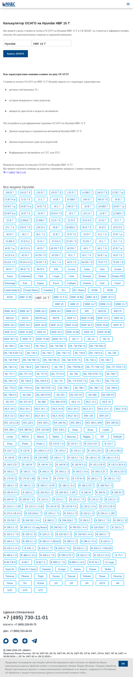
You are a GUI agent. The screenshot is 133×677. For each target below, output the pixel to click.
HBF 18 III (76, 297)
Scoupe (62, 569)
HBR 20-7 (56, 311)
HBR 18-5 (9, 311)
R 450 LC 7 (45, 548)
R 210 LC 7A (77, 499)
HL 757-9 (41, 373)
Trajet (40, 576)
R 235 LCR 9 (107, 506)
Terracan (9, 576)
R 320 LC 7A (11, 534)
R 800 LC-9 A (76, 562)
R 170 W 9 (78, 478)
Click (40, 276)
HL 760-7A (10, 380)
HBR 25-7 (71, 311)
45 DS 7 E (40, 255)
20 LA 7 (87, 213)
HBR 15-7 (120, 304)
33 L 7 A (102, 234)
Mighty (87, 436)
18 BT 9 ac (26, 206)
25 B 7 (9, 220)
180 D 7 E (72, 206)
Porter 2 (40, 443)
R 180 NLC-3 (105, 485)
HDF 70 (27, 339)
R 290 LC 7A (102, 520)
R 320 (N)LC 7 (99, 527)
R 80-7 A (41, 562)
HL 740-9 (26, 367)
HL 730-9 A (96, 353)
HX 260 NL (60, 422)
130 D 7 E (56, 192)
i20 (71, 583)
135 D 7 (71, 192)
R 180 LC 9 (10, 485)
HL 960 (93, 394)
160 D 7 (87, 199)
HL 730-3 (32, 353)
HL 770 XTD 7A (77, 380)
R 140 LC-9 (93, 457)
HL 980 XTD (59, 401)
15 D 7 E (25, 199)
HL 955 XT (76, 394)
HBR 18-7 (25, 311)
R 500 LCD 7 (66, 555)
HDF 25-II (71, 325)
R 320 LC (117, 527)
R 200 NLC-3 (45, 492)
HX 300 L (76, 422)
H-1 (64, 290)
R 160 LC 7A (28, 471)
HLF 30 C (25, 415)
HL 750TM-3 (75, 367)
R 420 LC (106, 541)
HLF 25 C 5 (104, 408)
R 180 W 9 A (11, 492)
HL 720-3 (41, 346)
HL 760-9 (26, 380)
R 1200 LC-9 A (43, 450)
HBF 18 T (92, 297)
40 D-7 (40, 248)
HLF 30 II (57, 415)
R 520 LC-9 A (101, 555)
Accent (71, 269)
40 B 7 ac (10, 248)
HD (87, 311)
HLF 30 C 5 (41, 415)
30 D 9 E (117, 227)
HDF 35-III (25, 332)
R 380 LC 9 (70, 541)
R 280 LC (50, 520)
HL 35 (106, 339)
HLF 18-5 (10, 408)
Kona (90, 429)
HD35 (25, 318)
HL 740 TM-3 (51, 360)
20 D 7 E (25, 213)
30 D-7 (9, 234)
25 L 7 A (9, 227)
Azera (10, 276)
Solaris (77, 569)
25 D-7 (102, 220)
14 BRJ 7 (87, 192)
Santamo (46, 569)
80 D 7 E (25, 269)
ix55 (40, 590)
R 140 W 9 (62, 464)
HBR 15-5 (105, 304)
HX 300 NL (112, 422)
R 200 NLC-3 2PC (66, 492)
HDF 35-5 (9, 332)
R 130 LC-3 (77, 450)
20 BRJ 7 (103, 206)
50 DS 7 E (41, 262)
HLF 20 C (25, 408)
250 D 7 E (25, 227)
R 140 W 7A (45, 464)
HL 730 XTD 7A (13, 353)
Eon (25, 283)
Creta (71, 276)
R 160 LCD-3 (118, 471)
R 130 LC (61, 450)
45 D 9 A (10, 255)
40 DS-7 (71, 248)
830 (56, 269)
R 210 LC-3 (112, 499)
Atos (102, 269)
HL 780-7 (80, 387)
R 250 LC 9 (70, 513)
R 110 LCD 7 (92, 443)
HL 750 (58, 367)
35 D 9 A (25, 241)
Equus (40, 283)
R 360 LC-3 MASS (50, 541)
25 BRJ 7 (40, 220)
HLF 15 (76, 401)
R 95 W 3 (94, 562)
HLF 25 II (121, 408)
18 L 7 (57, 206)
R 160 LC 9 (46, 471)
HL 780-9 (112, 387)
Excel (56, 283)
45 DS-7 (56, 255)
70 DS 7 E (118, 262)
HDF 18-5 (9, 325)
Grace (118, 283)
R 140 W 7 (28, 464)
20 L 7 (72, 213)
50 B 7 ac (102, 255)
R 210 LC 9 (95, 499)
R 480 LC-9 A (28, 555)
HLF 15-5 (91, 401)
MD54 (25, 436)
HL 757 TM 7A (95, 367)
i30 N (102, 583)
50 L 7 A (56, 262)
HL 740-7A (10, 367)
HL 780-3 (64, 387)
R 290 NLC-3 (58, 527)
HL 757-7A (26, 373)
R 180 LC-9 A (67, 485)
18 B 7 (118, 199)
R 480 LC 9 (10, 555)
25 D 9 (71, 220)
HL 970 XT (26, 401)
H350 (10, 297)
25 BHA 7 (25, 220)
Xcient (40, 583)
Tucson (56, 576)
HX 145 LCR (11, 422)
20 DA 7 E (56, 213)
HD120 (102, 311)
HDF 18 (118, 318)
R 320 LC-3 (46, 534)
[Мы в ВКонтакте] (15, 641)
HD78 (56, 318)
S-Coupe (109, 562)
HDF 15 (71, 318)
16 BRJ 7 (72, 199)
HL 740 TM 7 (11, 360)
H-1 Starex (79, 290)
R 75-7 (119, 555)
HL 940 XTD (43, 394)
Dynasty (87, 276)
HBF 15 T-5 (60, 297)
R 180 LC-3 (27, 485)
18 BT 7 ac (10, 206)
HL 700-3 (10, 346)
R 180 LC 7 (94, 478)
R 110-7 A (9, 450)
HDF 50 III (104, 332)
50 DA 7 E (9, 262)
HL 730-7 (47, 353)
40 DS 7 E (56, 248)
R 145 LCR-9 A (117, 464)
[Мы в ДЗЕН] (25, 641)
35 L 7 (102, 241)
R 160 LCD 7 (99, 471)
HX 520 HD (43, 429)
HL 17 (75, 339)
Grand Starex (31, 290)
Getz (102, 283)
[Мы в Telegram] (34, 641)
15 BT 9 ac (10, 199)
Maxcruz (71, 436)
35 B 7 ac (118, 234)
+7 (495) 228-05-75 (25, 624)
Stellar (108, 569)
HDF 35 (117, 325)
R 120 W (25, 450)
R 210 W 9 (53, 506)
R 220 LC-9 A (88, 506)
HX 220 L (28, 422)
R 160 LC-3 (62, 471)
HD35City (40, 318)
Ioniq (75, 429)
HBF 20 (59, 304)
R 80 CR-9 (10, 562)
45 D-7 (25, 255)
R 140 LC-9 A (111, 457)
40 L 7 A (102, 248)
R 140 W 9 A (79, 464)
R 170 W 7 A (61, 478)
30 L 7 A (40, 234)
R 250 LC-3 (87, 513)
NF (102, 436)
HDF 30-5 (86, 325)
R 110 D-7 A (57, 443)
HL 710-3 (25, 346)
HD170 (117, 311)
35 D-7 (40, 241)
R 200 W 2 (101, 492)
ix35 (25, 590)
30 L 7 (25, 234)
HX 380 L (9, 429)
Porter (25, 443)
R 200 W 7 (10, 499)
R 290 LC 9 (120, 520)
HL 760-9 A (42, 380)
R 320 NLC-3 (63, 534)
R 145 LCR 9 (97, 464)
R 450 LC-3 (80, 548)
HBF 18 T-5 (108, 297)
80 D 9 (40, 269)
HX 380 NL (26, 429)
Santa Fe (9, 569)
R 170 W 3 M (27, 478)
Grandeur (48, 290)
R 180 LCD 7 (86, 485)
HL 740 (112, 353)
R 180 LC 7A (112, 478)
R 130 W (9, 457)
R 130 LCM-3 (114, 450)
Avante (117, 269)
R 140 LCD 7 (11, 464)
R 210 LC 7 (60, 499)
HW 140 (88, 415)
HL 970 (10, 401)
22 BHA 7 (118, 213)
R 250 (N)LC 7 (33, 513)
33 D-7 (87, 234)
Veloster (87, 576)
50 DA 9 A (25, 262)
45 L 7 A (86, 255)
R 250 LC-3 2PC (106, 513)
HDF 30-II (102, 325)
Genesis (87, 283)
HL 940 (27, 394)
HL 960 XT (108, 394)
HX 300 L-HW (94, 422)
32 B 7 (56, 234)
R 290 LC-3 (10, 527)
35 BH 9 (9, 241)
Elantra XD (118, 276)
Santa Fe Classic (28, 569)
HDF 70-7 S (59, 339)
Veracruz (117, 576)
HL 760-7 (112, 373)
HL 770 (58, 380)
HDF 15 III (87, 318)
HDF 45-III (73, 332)
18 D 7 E (41, 206)
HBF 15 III (25, 297)
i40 (117, 583)
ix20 (9, 590)
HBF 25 (74, 304)
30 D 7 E (86, 227)
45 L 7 (71, 255)
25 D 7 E (56, 220)
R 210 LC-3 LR (34, 506)
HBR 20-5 (40, 311)
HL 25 (91, 339)
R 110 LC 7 (74, 443)
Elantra (102, 276)
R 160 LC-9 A (80, 471)
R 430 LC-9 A (11, 548)
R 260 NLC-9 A (31, 520)
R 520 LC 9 (84, 555)
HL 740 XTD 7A (72, 360)
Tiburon (25, 576)
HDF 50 (88, 332)
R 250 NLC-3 (11, 520)
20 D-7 (41, 213)
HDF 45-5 (56, 332)
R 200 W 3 (117, 492)
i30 (86, 583)
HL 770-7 (96, 380)
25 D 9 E (86, 220)
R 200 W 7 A (27, 499)
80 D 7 (9, 269)
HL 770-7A (112, 380)
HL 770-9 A (26, 387)
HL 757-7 (10, 373)
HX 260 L (43, 422)
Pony (9, 443)
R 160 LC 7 (10, 471)
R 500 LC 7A (47, 555)
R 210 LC (43, 499)
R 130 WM (41, 457)
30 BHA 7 (71, 227)
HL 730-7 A (63, 353)
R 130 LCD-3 (95, 450)
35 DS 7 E (71, 241)
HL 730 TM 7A (77, 346)
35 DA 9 (56, 241)
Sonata (92, 569)
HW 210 (103, 415)
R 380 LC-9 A (88, 541)
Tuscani (71, 576)
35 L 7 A (117, 241)
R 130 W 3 (25, 457)
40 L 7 (87, 248)
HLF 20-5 (73, 408)
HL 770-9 (10, 387)
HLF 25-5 (10, 415)
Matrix (56, 436)
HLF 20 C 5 (41, 408)
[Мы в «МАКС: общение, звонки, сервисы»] (6, 641)
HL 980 (42, 401)
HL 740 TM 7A (31, 360)
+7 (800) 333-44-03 (21, 631)
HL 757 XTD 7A (116, 367)
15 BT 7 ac (118, 192)
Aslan (87, 269)
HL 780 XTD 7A (45, 387)
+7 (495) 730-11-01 (16, 172)
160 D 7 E (102, 199)
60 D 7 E (72, 262)
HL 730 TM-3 (97, 346)
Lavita (9, 436)
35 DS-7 (86, 241)
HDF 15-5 (102, 318)
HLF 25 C (88, 408)
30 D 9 (102, 227)
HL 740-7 (106, 360)
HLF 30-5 (73, 415)
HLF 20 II (57, 408)
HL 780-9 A (10, 394)
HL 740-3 (91, 360)
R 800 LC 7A (58, 562)
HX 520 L (59, 429)
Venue (102, 576)
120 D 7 (40, 192)
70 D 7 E (102, 262)
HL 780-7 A (96, 387)
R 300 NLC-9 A (78, 527)
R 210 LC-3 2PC (13, 506)
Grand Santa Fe (12, 290)
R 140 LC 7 (57, 457)
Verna (10, 583)
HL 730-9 (80, 353)
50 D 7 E (117, 255)
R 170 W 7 (44, 478)
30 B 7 (56, 227)
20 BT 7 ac (119, 206)
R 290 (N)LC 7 (68, 520)
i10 (56, 583)
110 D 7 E (25, 192)
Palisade (117, 436)
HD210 (10, 318)
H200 (110, 290)
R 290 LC (85, 520)
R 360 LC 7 (103, 534)
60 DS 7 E (87, 262)
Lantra (106, 429)
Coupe (56, 276)
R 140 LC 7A (75, 457)
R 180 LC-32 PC (46, 485)
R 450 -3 (29, 548)
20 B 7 (87, 206)
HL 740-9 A (42, 367)
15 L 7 (41, 199)
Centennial (25, 276)
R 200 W (86, 492)
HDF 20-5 (25, 325)
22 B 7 (102, 213)
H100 (94, 290)
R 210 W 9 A (70, 506)
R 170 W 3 (10, 478)
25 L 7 (117, 220)
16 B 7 (56, 199)
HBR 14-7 (90, 304)
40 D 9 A (25, 248)
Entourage (10, 283)
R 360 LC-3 (29, 541)
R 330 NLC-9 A (83, 534)
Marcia (40, 436)
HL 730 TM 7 (57, 346)
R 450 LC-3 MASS (101, 548)
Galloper (71, 283)
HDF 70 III (42, 339)
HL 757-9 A (57, 373)
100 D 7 (10, 192)
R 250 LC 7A (53, 513)
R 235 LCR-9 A (12, 513)
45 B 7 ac (118, 248)
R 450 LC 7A (63, 548)
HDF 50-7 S (10, 339)
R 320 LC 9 (29, 534)
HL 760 (74, 373)
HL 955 (61, 394)
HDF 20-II (40, 325)
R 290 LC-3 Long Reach (34, 527)
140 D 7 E (102, 192)
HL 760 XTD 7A (93, 373)
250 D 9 (40, 227)
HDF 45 (41, 332)
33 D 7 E (71, 234)
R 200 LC (28, 492)
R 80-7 (25, 562)
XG (25, 583)
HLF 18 (106, 401)
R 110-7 (109, 443)
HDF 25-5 (56, 325)
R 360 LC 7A (11, 541)
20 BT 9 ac (10, 213)
